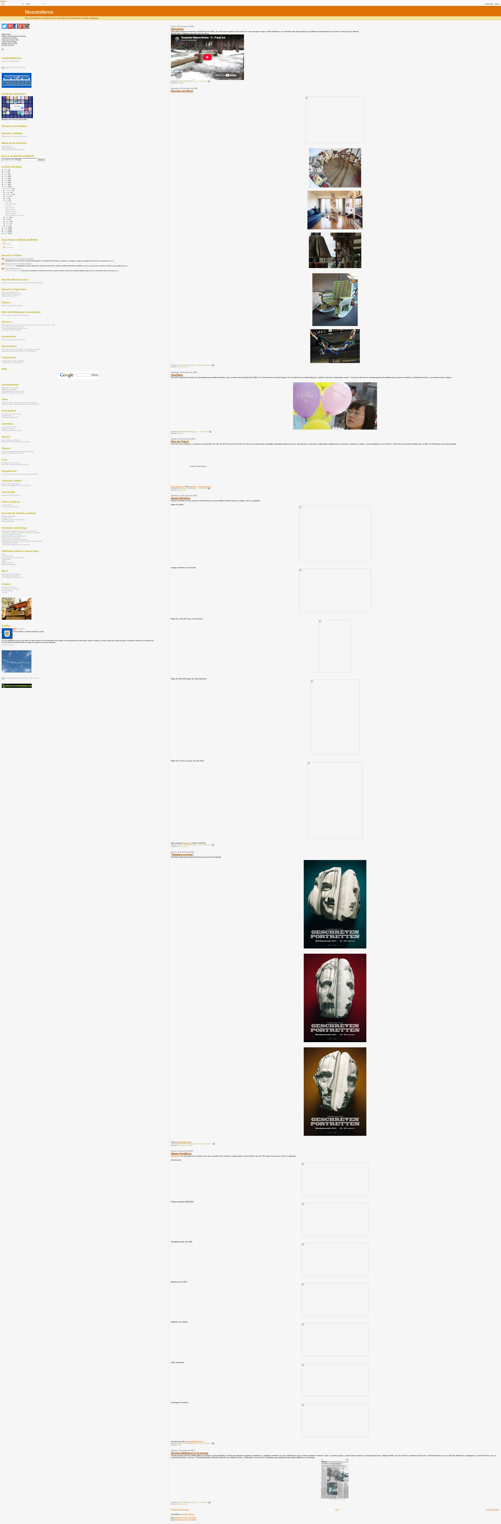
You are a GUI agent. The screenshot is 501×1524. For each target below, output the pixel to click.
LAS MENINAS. (9, 266)
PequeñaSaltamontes (195, 1441)
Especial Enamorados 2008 (11, 294)
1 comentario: (202, 81)
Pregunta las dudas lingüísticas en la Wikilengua (19, 351)
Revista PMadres (8, 521)
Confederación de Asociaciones (13, 519)
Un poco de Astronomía (10, 506)
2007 (6, 233)
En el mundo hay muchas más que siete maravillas (20, 474)
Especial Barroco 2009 (10, 296)
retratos (190, 1145)
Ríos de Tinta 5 (180, 441)
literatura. (180, 846)
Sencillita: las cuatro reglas (11, 414)
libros (186, 366)
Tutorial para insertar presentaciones (15, 539)
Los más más (6, 505)
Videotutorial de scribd (10, 543)
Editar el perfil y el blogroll (11, 538)
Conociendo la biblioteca (12, 270)
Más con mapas (7, 590)
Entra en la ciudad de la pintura (13, 453)
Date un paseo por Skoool (11, 484)
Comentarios (9, 247)
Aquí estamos (6, 146)
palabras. (180, 433)
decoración (180, 366)
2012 (6, 184)
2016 (6, 176)
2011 (6, 186)
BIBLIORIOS (20, 629)
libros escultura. (182, 1145)
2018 (6, 172)
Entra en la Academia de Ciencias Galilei (16, 485)
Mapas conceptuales (9, 564)
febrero (8, 223)
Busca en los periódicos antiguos (13, 339)
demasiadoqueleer (184, 1142)
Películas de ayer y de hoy (11, 463)
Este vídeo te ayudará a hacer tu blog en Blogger (19, 531)
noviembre (9, 190)
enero (8, 225)
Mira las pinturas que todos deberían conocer (18, 451)
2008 (6, 231)
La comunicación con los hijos (12, 577)
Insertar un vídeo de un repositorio (14, 536)
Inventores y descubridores (11, 495)
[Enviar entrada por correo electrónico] (208, 81)
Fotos (4, 554)
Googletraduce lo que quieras (12, 362)
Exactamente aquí (8, 148)
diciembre (9, 188)
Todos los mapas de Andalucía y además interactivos (20, 404)
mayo (8, 217)
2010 (6, 227)
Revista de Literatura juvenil (12, 430)
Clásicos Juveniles (8, 428)
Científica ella (6, 415)
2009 (6, 229)
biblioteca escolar (182, 1504)
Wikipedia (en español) (10, 388)
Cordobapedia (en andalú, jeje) (13, 391)
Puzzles (4, 592)
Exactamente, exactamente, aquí (13, 149)
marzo (8, 221)
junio (7, 200)
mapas (186, 846)
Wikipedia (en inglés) (9, 389)
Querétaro (177, 374)
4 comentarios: (202, 1502)
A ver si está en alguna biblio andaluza (15, 315)
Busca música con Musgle (11, 440)
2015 (6, 178)
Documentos (6, 559)
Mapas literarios (180, 498)
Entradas (8, 244)
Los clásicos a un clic (9, 427)
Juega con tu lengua (9, 587)
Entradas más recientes (180, 1510)
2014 (6, 180)
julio (7, 198)
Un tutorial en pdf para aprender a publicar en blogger (21, 533)
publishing (193, 487)
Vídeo (4, 561)
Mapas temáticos (181, 1153)
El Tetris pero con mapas (10, 589)
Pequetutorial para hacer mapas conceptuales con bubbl (22, 541)
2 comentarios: (203, 431)
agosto (8, 196)
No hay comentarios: (204, 365)
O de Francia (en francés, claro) (13, 326)
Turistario (186, 843)
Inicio (337, 1510)
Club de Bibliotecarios (12, 269)
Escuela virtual (7, 518)
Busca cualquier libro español (12, 305)
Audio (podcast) (7, 563)
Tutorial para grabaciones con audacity (15, 544)
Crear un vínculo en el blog (11, 534)
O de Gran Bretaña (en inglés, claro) (14, 328)
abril (7, 219)
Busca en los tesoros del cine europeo (15, 464)
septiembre (9, 194)
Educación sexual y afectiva (11, 574)
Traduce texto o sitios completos (13, 361)
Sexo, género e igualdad (10, 576)
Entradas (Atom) (188, 1514)
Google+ (3, 1)
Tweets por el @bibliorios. (11, 61)
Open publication (177, 487)
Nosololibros (39, 12)
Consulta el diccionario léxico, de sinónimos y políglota (21, 349)
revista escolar (181, 490)
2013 (6, 182)
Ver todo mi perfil (8, 645)
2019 (6, 170)
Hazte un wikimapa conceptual (12, 393)
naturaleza (180, 82)
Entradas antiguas (492, 1510)
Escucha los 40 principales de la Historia (16, 442)
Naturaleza (177, 28)
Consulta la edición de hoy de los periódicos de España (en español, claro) (28, 325)
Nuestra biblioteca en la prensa (189, 1452)
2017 (6, 174)
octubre (8, 192)
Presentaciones (7, 556)
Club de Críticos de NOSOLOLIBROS (17, 264)
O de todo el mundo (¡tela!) (11, 330)
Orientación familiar (9, 516)
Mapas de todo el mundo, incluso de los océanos (19, 402)
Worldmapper (176, 1156)
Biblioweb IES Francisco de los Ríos (14, 136)
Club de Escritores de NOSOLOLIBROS (18, 259)
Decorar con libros (182, 90)
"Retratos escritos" (182, 854)
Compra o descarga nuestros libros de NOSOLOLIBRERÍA (22, 283)
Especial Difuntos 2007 (10, 292)
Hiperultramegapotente (10, 417)
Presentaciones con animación (13, 557)
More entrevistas (204, 487)
